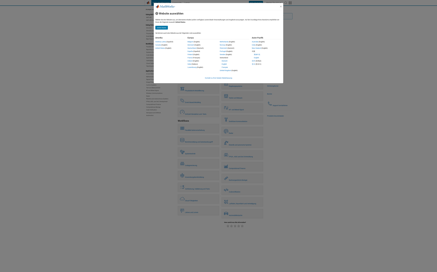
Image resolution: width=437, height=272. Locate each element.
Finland (190, 54)
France (190, 58)
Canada (158, 45)
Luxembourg (192, 67)
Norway (222, 45)
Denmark (191, 45)
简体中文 (257, 54)
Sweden (222, 54)
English (224, 64)
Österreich (223, 48)
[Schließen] (280, 6)
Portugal (223, 51)
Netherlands (224, 42)
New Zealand (256, 48)
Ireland (190, 61)
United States (160, 48)
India (253, 45)
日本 (253, 61)
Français (225, 67)
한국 (253, 64)
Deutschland (192, 48)
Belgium (190, 42)
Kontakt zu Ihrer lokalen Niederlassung (218, 78)
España (190, 51)
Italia (189, 64)
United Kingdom (225, 70)
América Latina (160, 42)
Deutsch (224, 61)
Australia (255, 42)
